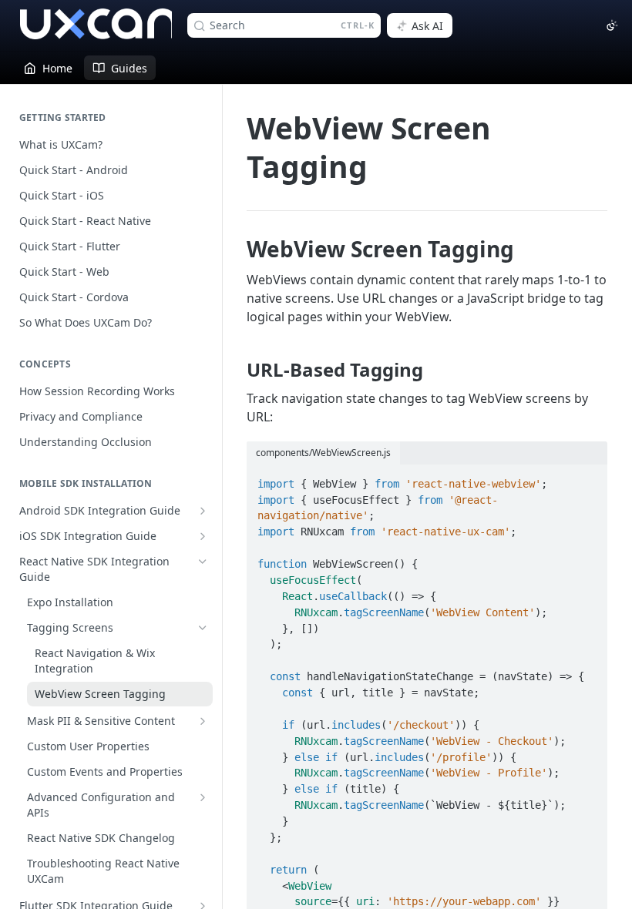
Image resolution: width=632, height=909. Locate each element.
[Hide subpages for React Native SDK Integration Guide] (203, 561)
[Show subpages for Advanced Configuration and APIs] (203, 797)
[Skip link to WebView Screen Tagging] (236, 249)
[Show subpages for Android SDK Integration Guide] (203, 511)
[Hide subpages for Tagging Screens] (203, 628)
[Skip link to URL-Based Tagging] (236, 369)
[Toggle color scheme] (612, 25)
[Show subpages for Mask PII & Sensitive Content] (203, 721)
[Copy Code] (589, 477)
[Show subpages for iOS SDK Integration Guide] (203, 536)
